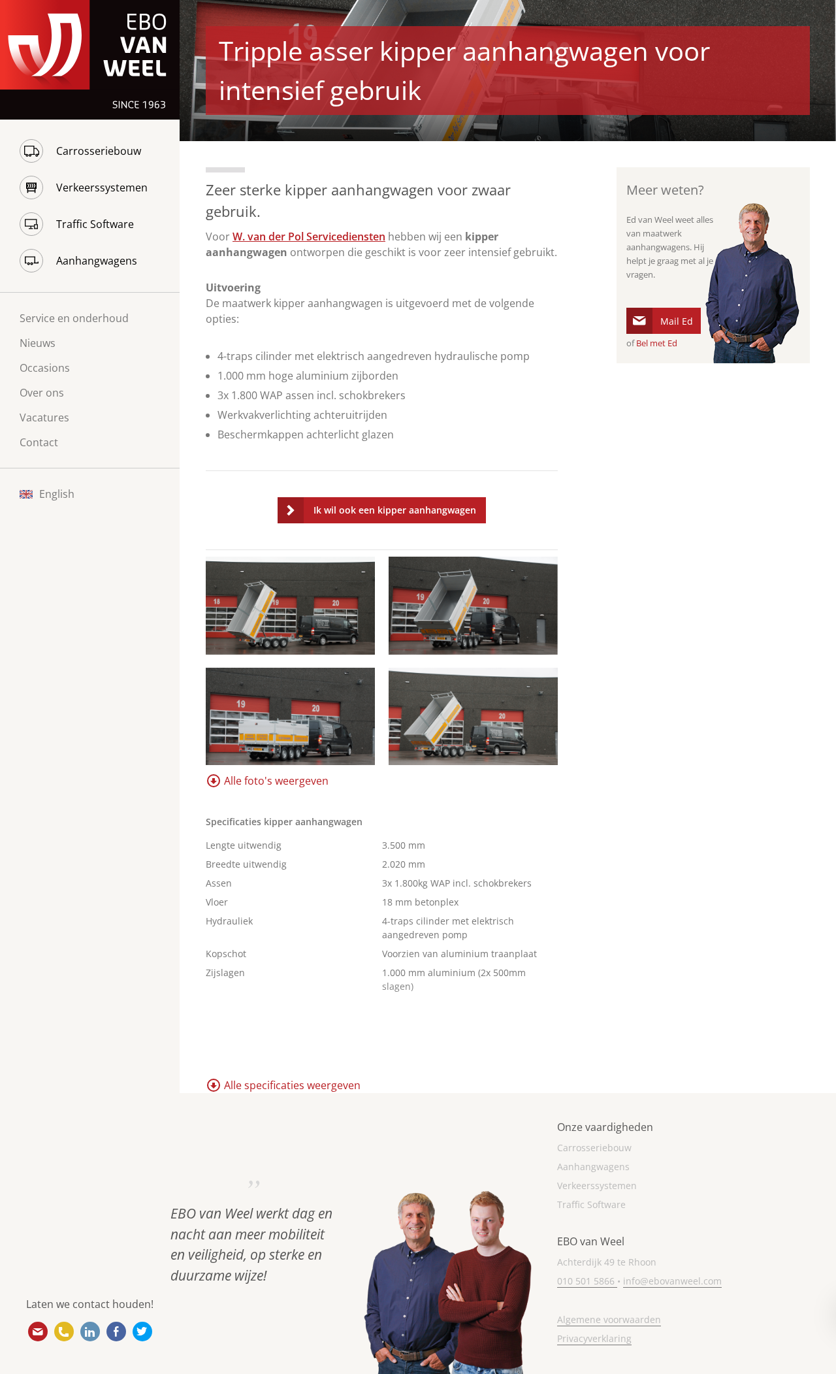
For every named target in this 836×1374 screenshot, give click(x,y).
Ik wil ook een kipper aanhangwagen (395, 510)
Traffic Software (95, 224)
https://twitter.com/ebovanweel (142, 1331)
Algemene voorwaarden (609, 1319)
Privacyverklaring (594, 1338)
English (56, 494)
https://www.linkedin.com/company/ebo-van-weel (90, 1331)
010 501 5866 (64, 1331)
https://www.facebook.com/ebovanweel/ (116, 1331)
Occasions (45, 368)
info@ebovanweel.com (38, 1331)
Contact (39, 442)
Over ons (42, 392)
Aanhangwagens (96, 261)
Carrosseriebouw (98, 151)
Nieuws (38, 343)
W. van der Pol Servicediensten (309, 236)
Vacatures (44, 417)
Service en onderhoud (74, 318)
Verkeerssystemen (102, 187)
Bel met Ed (656, 343)
